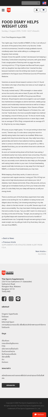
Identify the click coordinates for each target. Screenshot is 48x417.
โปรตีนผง (5, 316)
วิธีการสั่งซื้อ (6, 356)
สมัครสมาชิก (10, 385)
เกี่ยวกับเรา (5, 340)
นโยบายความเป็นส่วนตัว (10, 348)
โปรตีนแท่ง (5, 327)
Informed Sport (8, 322)
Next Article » (41, 251)
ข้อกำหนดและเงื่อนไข (9, 354)
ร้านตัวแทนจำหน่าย (8, 351)
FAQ (3, 346)
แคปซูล (4, 319)
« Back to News (8, 238)
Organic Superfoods (10, 314)
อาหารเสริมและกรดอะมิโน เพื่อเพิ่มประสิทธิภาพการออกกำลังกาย (24, 324)
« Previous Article (9, 242)
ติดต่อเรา (5, 362)
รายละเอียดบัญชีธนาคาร (10, 343)
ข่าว (3, 359)
